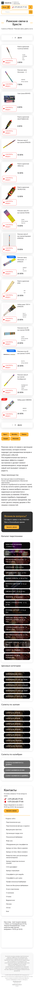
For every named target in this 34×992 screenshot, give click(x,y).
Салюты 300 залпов (14, 746)
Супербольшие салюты (16, 628)
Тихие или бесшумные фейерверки (17, 885)
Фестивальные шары (17, 636)
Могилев (15, 438)
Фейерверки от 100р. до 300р (17, 690)
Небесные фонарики (14, 545)
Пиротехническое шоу (13, 822)
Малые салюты (17, 578)
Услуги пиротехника (12, 889)
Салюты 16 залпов (13, 713)
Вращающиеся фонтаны (14, 829)
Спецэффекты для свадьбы (15, 874)
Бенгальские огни (16, 585)
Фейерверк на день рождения (13, 656)
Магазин (9, 904)
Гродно (5, 438)
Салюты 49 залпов (13, 735)
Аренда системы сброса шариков (17, 848)
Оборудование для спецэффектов (17, 844)
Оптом (8, 907)
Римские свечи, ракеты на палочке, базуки (16, 619)
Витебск (14, 434)
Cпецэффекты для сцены (14, 878)
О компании (10, 893)
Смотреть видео (9, 61)
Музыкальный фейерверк (14, 837)
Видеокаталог (10, 900)
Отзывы (8, 896)
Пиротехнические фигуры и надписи (18, 826)
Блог (7, 911)
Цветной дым (16, 572)
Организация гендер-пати (14, 833)
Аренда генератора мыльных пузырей (15, 862)
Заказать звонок (11, 527)
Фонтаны (14, 597)
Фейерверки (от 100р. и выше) (17, 685)
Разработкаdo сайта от (17, 984)
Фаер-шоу (9, 840)
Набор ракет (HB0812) (24, 400)
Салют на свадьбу (13, 650)
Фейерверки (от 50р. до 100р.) (16, 679)
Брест (5, 434)
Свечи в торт (15, 591)
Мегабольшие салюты (16, 560)
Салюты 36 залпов (13, 729)
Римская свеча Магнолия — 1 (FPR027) (22, 259)
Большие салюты (17, 553)
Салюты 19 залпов (13, 718)
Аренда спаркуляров (12, 870)
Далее (20, 37)
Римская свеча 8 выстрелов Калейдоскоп (22, 377)
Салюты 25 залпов (13, 724)
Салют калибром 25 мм (15, 770)
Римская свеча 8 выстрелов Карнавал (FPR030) (24, 236)
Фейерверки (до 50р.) (13, 674)
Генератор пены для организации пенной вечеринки (16, 856)
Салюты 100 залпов (13, 740)
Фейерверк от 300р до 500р (16, 696)
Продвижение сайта (17, 981)
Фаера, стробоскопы (16, 603)
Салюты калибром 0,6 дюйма (14, 763)
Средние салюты (16, 643)
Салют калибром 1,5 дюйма (17, 775)
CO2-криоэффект (11, 867)
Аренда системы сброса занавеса (17, 852)
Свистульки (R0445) (23, 93)
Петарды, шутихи (16, 611)
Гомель (24, 434)
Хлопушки (15, 567)
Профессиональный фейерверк (16, 881)
